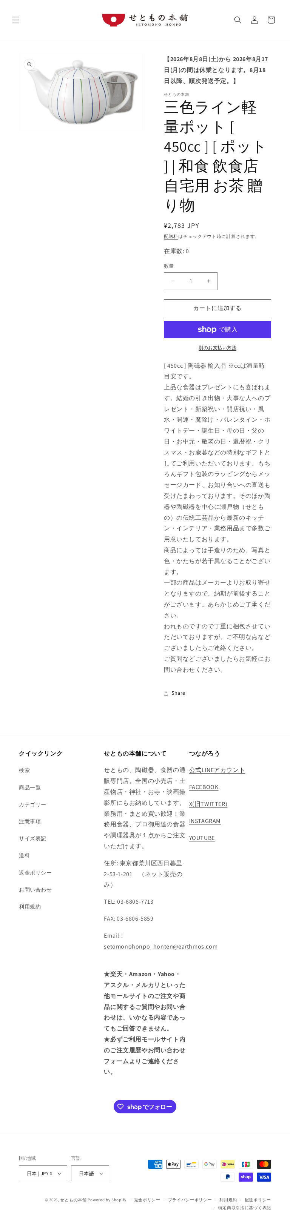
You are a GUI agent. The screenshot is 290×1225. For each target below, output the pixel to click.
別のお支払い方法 (217, 347)
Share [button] (178, 692)
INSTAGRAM (205, 821)
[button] (16, 20)
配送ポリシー (258, 1199)
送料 (24, 855)
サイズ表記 (32, 838)
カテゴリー (32, 804)
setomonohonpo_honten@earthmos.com (161, 946)
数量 (169, 266)
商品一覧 (30, 787)
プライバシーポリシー (190, 1199)
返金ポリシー (35, 872)
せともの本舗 (73, 1199)
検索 (24, 770)
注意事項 (30, 821)
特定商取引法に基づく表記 (244, 1207)
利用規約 (30, 906)
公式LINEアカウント (217, 770)
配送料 (171, 236)
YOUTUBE (202, 838)
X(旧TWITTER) (208, 804)
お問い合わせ (35, 889)
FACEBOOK (204, 787)
